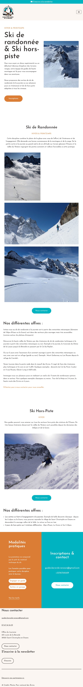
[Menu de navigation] (78, 12)
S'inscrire (7, 661)
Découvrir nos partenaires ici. (13, 678)
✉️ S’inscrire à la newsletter (41, 2)
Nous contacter (10, 646)
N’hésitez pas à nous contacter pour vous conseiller (23, 387)
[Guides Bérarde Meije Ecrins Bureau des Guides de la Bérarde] (8, 12)
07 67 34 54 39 (7, 625)
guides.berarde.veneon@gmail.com (15, 618)
